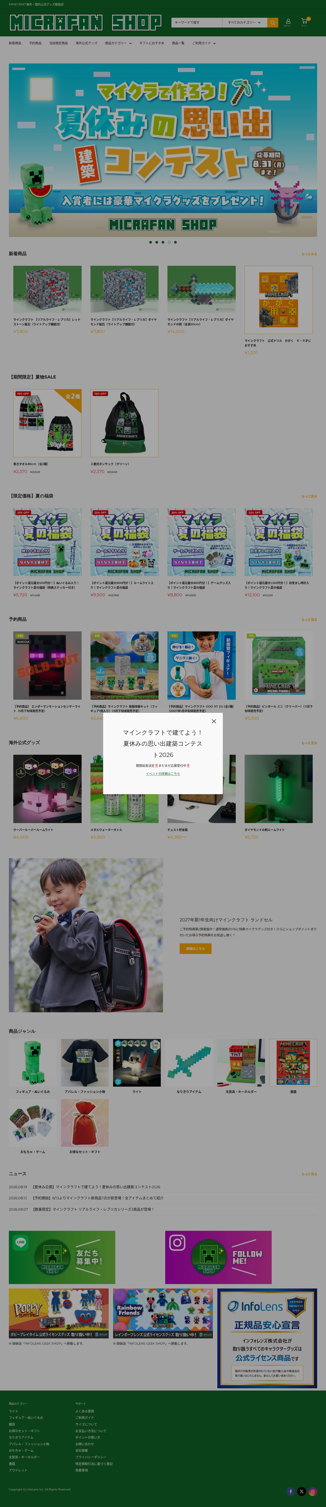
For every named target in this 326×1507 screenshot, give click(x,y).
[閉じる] (214, 721)
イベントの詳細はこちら (163, 774)
